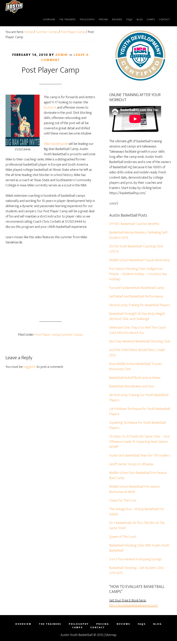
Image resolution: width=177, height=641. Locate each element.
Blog (157, 624)
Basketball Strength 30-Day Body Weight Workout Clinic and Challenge (137, 316)
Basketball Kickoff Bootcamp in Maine (134, 378)
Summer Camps (72, 335)
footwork (50, 107)
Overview (23, 624)
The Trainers (50, 624)
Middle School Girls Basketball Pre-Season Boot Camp (138, 475)
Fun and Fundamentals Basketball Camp (136, 288)
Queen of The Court (122, 537)
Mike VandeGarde (56, 144)
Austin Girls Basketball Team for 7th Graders (139, 455)
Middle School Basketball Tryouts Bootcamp (139, 260)
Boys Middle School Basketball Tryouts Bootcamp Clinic (135, 366)
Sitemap (111, 635)
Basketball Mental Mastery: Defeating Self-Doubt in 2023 (138, 235)
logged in (29, 367)
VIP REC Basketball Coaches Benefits (134, 224)
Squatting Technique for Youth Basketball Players (137, 425)
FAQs (142, 624)
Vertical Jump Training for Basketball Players (139, 305)
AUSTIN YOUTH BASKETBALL (24, 6)
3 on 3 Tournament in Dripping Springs (135, 559)
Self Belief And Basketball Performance (136, 296)
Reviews (123, 624)
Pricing (102, 624)
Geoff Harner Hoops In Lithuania (131, 464)
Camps (77, 627)
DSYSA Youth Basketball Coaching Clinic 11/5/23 (136, 248)
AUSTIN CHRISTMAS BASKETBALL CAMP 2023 (137, 352)
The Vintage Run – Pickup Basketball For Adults (136, 511)
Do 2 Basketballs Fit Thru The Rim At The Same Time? (137, 525)
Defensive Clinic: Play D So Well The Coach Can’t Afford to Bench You (137, 330)
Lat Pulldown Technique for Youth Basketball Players (139, 411)
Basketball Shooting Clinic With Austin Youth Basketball (139, 548)
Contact (97, 627)
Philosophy (79, 624)
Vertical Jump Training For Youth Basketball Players (139, 397)
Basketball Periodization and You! (131, 386)
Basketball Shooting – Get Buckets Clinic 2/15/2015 (136, 570)
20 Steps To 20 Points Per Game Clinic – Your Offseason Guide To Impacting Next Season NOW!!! (139, 442)
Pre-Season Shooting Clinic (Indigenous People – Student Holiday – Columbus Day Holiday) (138, 274)
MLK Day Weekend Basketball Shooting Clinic (140, 341)
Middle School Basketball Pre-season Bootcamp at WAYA (134, 489)
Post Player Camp (47, 335)
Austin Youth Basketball (76, 635)
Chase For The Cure (122, 500)
